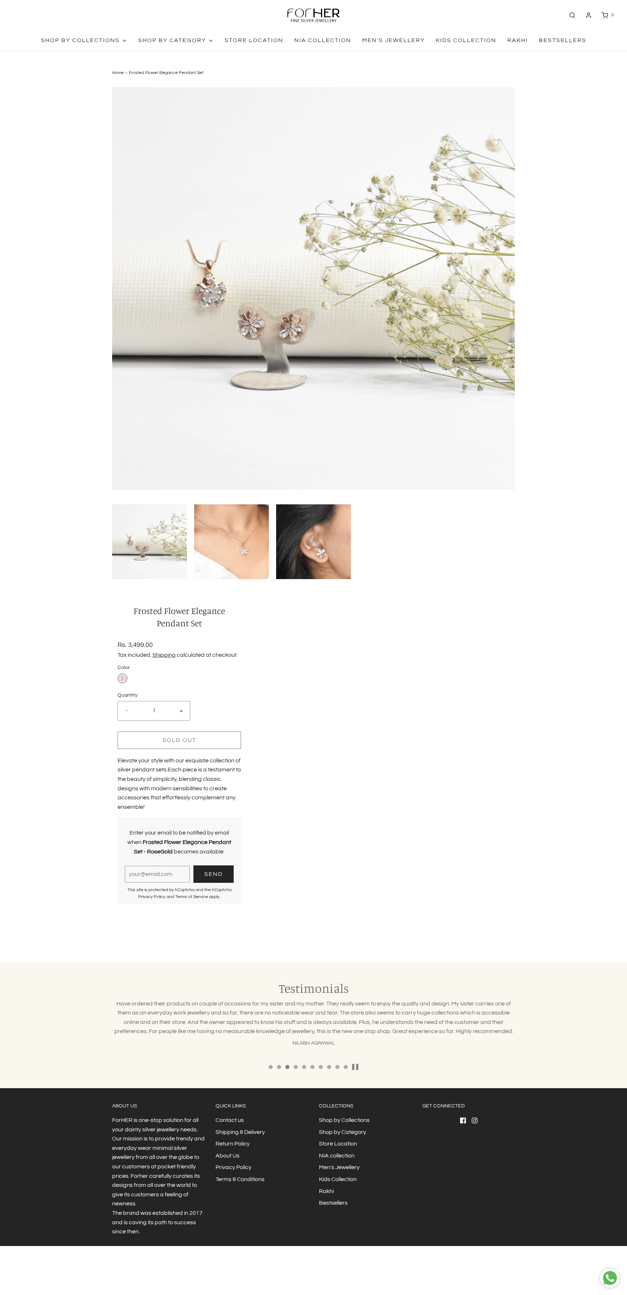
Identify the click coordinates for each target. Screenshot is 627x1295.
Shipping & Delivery (240, 1132)
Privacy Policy (151, 896)
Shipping (164, 655)
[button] (149, 541)
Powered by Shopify (165, 1275)
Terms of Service (191, 896)
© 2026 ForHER (127, 1275)
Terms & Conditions (240, 1179)
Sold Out (179, 740)
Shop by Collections (344, 1120)
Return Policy (233, 1144)
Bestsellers (562, 40)
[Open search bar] (572, 15)
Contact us (230, 1120)
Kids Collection (466, 40)
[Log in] (588, 15)
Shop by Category (342, 1132)
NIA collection (322, 40)
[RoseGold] (122, 678)
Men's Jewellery (393, 40)
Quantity (128, 695)
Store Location (254, 40)
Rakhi (517, 40)
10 (346, 1067)
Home (118, 72)
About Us (227, 1156)
